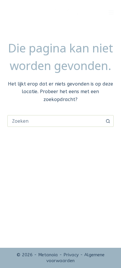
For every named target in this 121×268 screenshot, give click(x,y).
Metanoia (48, 254)
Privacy (71, 254)
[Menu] (111, 12)
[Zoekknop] (107, 121)
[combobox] (55, 121)
